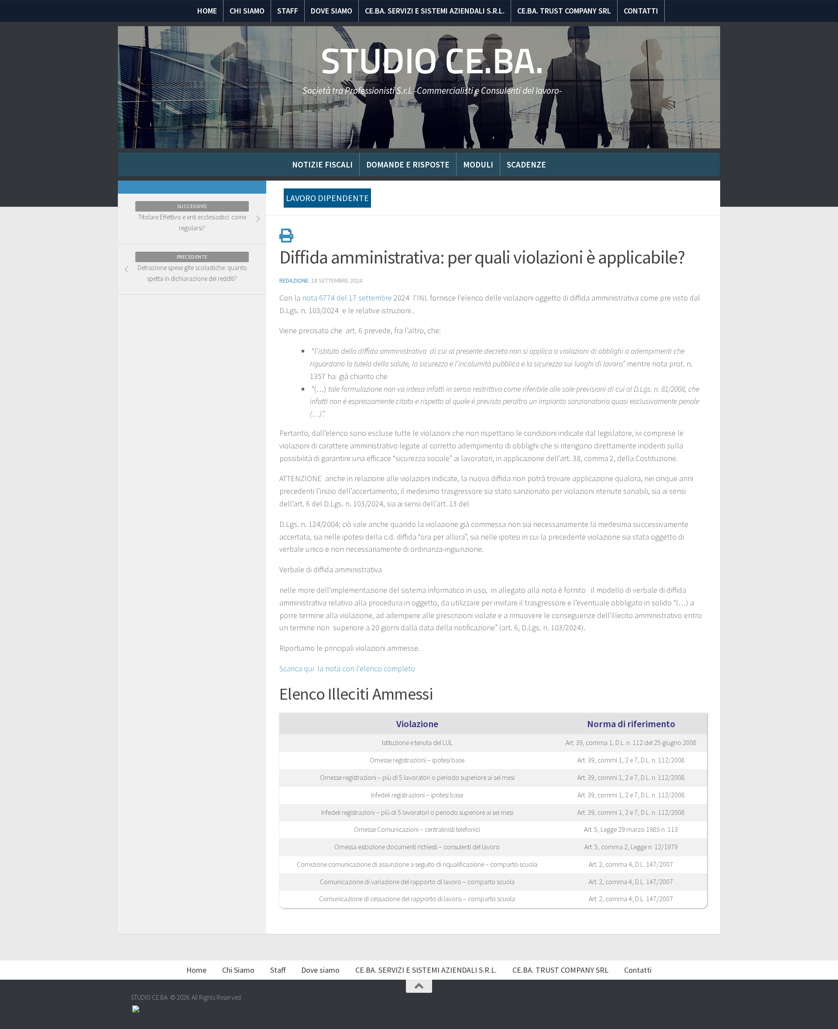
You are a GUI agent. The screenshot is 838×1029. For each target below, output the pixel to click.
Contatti (641, 11)
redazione (294, 280)
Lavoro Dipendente (327, 197)
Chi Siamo (247, 11)
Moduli (478, 164)
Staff (287, 11)
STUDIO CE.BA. (432, 61)
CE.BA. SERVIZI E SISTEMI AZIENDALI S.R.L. (435, 11)
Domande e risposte (408, 164)
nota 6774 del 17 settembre (346, 298)
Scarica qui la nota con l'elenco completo (348, 668)
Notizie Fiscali (322, 164)
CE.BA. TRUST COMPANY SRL (564, 11)
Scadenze (526, 164)
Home (207, 11)
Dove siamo (331, 11)
